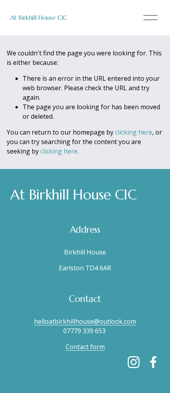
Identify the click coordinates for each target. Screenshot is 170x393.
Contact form (85, 346)
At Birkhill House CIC (38, 17)
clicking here (133, 132)
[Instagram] (133, 362)
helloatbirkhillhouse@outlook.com (85, 321)
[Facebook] (153, 362)
